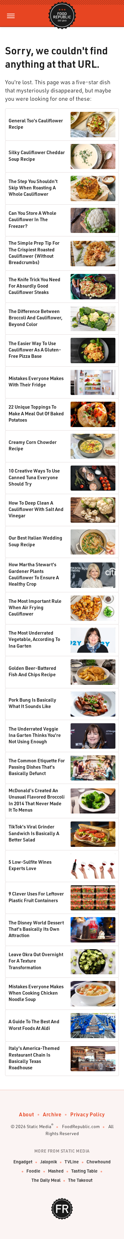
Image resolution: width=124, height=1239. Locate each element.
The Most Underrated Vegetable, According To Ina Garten (34, 639)
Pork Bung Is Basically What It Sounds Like (32, 703)
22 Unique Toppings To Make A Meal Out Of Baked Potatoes (36, 413)
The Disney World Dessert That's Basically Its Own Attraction (36, 929)
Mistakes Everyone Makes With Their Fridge (36, 381)
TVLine (72, 1161)
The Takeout (80, 1180)
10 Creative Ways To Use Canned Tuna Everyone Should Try (34, 477)
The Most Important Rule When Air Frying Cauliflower (35, 607)
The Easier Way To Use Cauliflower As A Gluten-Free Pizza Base (35, 349)
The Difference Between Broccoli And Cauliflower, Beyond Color (35, 317)
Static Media (39, 1126)
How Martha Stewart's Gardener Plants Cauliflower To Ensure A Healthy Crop (34, 574)
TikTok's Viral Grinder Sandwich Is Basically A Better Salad (34, 833)
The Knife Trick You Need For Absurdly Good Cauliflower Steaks (34, 286)
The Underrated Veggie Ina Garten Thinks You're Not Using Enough (35, 735)
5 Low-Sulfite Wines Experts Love (30, 865)
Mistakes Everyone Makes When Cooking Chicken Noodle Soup (36, 993)
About (26, 1114)
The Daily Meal (45, 1180)
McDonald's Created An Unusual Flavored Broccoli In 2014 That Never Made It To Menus (37, 800)
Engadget (22, 1161)
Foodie (33, 1171)
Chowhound (98, 1161)
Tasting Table (84, 1171)
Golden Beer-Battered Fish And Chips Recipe (32, 671)
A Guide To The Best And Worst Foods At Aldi (34, 1024)
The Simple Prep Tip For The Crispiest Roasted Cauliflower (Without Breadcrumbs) (34, 252)
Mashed (56, 1171)
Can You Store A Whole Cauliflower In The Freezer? (32, 219)
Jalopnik (48, 1161)
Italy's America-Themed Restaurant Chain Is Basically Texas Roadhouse (34, 1058)
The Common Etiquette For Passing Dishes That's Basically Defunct (37, 767)
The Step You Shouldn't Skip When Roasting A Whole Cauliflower (33, 187)
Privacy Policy (87, 1114)
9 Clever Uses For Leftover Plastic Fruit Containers (36, 896)
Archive (52, 1114)
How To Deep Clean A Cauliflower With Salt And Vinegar (36, 509)
